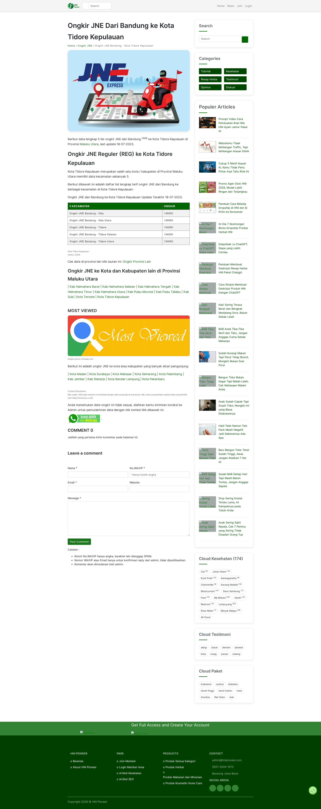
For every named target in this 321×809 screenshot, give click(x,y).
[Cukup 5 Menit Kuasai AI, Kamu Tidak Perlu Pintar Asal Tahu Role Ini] (207, 167)
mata (239, 690)
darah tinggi (207, 690)
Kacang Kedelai (231, 584)
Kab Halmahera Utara (110, 292)
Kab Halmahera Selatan (118, 286)
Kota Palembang (170, 374)
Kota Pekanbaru (153, 379)
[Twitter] (220, 788)
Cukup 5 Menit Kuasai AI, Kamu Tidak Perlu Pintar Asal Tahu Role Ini (234, 167)
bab (232, 697)
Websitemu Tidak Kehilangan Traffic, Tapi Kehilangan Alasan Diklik (234, 147)
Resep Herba (209, 79)
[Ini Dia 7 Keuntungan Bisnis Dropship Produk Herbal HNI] (207, 227)
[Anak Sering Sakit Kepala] (207, 526)
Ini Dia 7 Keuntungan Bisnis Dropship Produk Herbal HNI (233, 228)
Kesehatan (232, 71)
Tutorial (205, 71)
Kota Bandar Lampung (124, 379)
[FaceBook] (212, 788)
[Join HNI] (87, 732)
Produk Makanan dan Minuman (182, 777)
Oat (204, 571)
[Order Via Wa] (313, 790)
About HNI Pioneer (84, 767)
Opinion (206, 87)
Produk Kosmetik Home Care (184, 783)
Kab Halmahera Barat (85, 286)
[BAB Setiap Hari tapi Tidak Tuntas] (207, 477)
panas (224, 653)
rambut (220, 684)
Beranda (78, 761)
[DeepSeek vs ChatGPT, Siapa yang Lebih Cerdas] (207, 247)
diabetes (233, 684)
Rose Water (208, 610)
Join (239, 6)
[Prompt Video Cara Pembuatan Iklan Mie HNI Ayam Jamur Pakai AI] (207, 122)
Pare (205, 597)
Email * (72, 482)
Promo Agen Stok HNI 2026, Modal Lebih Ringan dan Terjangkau (233, 187)
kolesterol (206, 684)
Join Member (127, 761)
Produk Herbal (175, 767)
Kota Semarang (145, 374)
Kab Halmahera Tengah (154, 286)
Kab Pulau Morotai (140, 292)
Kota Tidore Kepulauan (113, 297)
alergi (204, 647)
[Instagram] (227, 788)
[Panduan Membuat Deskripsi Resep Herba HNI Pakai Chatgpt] (207, 268)
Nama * (72, 468)
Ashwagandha (230, 578)
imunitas (205, 697)
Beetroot (207, 604)
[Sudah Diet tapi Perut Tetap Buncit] (207, 356)
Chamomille (208, 584)
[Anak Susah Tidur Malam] (207, 405)
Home (221, 6)
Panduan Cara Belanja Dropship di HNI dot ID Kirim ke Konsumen (233, 207)
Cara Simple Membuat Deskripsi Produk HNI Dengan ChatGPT (233, 288)
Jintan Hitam (221, 571)
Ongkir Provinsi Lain (137, 261)
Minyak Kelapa (230, 610)
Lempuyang (227, 604)
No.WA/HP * (137, 468)
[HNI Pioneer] (73, 6)
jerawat (239, 647)
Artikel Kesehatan (130, 773)
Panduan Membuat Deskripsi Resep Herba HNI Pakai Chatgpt (233, 268)
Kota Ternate (85, 297)
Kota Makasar (122, 374)
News (230, 6)
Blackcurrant (210, 591)
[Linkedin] (235, 788)
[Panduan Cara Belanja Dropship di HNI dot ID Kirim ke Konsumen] (207, 207)
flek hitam (219, 697)
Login (248, 6)
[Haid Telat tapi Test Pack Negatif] (207, 429)
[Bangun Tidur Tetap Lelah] (207, 381)
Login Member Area (131, 767)
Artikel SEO (126, 779)
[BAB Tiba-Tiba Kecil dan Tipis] (207, 332)
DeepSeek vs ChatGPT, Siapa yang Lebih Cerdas (233, 248)
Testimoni (232, 79)
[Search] (245, 39)
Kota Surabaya (99, 374)
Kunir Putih (208, 578)
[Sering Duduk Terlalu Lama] (207, 502)
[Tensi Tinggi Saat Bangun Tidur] (207, 453)
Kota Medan (78, 374)
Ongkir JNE (85, 45)
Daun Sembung (233, 591)
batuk (214, 647)
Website (135, 482)
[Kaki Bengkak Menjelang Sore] (207, 308)
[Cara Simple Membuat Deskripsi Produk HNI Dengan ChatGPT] (207, 288)
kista (203, 653)
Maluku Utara (89, 144)
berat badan (225, 690)
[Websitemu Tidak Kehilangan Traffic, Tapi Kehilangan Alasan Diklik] (207, 147)
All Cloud (205, 617)
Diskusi (230, 87)
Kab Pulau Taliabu (168, 292)
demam (226, 647)
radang (236, 653)
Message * (74, 498)
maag (213, 653)
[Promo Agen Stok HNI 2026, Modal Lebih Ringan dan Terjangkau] (207, 187)
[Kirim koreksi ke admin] (84, 418)
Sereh (240, 597)
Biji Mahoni (222, 597)
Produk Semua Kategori (180, 761)
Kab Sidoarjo (96, 379)
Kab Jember (76, 379)
